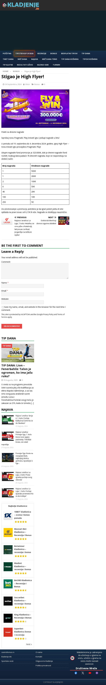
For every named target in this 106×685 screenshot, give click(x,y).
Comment (5, 261)
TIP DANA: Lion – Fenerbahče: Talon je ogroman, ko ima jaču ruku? (17, 370)
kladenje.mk (6, 656)
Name (4, 282)
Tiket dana (8, 59)
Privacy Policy (48, 314)
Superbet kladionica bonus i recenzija (22, 631)
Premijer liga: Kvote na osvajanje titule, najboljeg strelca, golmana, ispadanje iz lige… (24, 458)
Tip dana (8, 338)
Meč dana (22, 59)
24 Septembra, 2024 (13, 84)
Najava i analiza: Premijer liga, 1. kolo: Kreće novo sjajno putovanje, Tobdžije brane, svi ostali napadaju (16, 438)
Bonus (53, 53)
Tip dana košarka (70, 59)
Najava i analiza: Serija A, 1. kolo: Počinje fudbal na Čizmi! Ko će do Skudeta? (24, 419)
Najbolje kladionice (17, 506)
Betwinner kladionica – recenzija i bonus (22, 549)
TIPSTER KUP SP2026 (24, 53)
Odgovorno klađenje (44, 661)
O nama (39, 652)
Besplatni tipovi (69, 53)
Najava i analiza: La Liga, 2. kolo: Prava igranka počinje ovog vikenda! (24, 476)
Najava (34, 59)
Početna (7, 53)
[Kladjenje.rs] (21, 9)
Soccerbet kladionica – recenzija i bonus (22, 600)
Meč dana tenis (49, 59)
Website (5, 299)
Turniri (56, 65)
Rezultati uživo (25, 65)
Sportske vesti (7, 661)
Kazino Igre (43, 65)
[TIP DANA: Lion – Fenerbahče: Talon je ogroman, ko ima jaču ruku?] (17, 353)
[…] (32, 403)
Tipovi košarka (90, 59)
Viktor (27, 84)
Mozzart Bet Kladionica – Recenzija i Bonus (22, 532)
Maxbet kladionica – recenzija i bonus (22, 566)
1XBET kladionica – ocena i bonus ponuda (22, 514)
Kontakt (39, 656)
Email (4, 290)
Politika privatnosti (43, 665)
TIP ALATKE (8, 65)
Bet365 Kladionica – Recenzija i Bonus (23, 583)
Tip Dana (86, 53)
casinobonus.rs (7, 652)
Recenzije (41, 53)
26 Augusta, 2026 (11, 380)
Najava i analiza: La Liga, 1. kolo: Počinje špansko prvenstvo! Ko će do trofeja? (24, 492)
